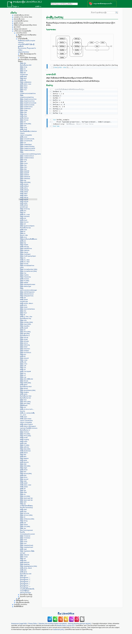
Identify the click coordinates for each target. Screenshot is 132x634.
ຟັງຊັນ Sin (23, 494)
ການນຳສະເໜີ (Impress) (21, 21)
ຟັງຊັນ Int (22, 330)
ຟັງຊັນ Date (23, 169)
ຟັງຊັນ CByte (23, 88)
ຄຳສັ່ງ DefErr (24, 193)
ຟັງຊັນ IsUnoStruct (25, 352)
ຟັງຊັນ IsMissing (25, 345)
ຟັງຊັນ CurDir (24, 163)
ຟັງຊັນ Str (22, 517)
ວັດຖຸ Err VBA (24, 235)
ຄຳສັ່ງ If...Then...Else (26, 316)
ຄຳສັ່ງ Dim (23, 211)
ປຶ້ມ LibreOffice (66, 613)
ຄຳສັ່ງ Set (23, 488)
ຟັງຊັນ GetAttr (24, 282)
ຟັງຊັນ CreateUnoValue (27, 158)
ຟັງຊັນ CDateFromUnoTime (28, 99)
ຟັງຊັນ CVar (23, 165)
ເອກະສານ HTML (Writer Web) (23, 17)
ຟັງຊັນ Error (23, 237)
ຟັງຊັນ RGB (23, 464)
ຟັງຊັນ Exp (23, 243)
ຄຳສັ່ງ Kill (23, 356)
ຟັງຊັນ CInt (23, 125)
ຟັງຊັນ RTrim (23, 477)
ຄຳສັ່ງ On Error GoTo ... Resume (27, 410)
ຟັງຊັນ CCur (23, 89)
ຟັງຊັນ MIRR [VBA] (25, 383)
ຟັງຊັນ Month (24, 388)
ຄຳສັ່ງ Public (23, 441)
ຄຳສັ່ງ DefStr (23, 203)
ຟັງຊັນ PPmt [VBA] (25, 436)
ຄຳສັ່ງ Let (23, 369)
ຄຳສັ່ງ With (23, 570)
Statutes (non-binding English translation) (53, 623)
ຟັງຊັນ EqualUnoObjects (27, 226)
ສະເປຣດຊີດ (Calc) (19, 19)
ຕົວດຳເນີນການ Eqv (25, 228)
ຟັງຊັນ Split (23, 502)
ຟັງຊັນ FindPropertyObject (28, 256)
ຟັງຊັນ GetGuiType (25, 286)
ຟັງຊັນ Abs (23, 63)
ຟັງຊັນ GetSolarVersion (27, 294)
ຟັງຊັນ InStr (23, 320)
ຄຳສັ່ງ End (23, 218)
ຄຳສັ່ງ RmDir (24, 470)
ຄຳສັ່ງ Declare (24, 184)
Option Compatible (26, 135)
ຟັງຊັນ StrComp (24, 513)
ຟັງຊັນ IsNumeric (25, 349)
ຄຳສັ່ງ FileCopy (24, 246)
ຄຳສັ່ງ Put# (23, 443)
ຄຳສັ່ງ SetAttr (24, 487)
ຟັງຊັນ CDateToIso (25, 108)
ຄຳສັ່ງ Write (23, 572)
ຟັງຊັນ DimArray (25, 209)
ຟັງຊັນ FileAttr (24, 245)
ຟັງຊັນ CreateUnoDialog (27, 146)
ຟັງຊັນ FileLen (24, 252)
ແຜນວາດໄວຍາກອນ (23, 52)
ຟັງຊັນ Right (23, 468)
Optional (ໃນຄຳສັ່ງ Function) (28, 428)
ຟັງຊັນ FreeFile (24, 275)
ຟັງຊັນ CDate (23, 110)
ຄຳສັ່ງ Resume (24, 462)
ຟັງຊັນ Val (23, 558)
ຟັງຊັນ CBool (23, 86)
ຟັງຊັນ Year (23, 575)
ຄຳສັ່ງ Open (23, 417)
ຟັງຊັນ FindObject (25, 254)
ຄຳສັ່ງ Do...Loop (25, 214)
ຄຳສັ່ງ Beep (23, 76)
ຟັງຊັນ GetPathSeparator (27, 292)
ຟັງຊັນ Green (23, 307)
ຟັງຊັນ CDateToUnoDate (27, 105)
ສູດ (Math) (17, 27)
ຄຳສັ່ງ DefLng (24, 197)
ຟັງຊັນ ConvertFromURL (27, 139)
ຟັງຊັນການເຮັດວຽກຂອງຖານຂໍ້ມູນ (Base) (25, 25)
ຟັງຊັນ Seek (23, 481)
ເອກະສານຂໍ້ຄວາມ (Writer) (21, 15)
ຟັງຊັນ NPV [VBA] (25, 403)
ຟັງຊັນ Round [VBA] (26, 473)
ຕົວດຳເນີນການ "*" (25, 579)
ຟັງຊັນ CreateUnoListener (27, 148)
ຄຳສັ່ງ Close (23, 129)
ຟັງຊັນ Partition (24, 432)
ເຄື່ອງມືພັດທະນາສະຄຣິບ (22, 602)
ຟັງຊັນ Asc (23, 69)
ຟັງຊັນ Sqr (23, 504)
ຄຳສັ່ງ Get (23, 297)
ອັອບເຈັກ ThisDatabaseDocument (27, 533)
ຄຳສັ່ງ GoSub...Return (26, 303)
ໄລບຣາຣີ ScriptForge (26, 596)
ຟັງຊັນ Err (23, 233)
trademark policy (58, 629)
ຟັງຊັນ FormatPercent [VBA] (28, 271)
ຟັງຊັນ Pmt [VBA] (25, 434)
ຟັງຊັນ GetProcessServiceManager (28, 289)
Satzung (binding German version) (79, 623)
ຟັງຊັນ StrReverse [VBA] (27, 519)
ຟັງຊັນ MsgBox (24, 392)
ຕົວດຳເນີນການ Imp (25, 318)
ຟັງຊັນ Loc (23, 373)
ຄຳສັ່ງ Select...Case (25, 84)
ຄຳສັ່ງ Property (24, 439)
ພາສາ (37, 6)
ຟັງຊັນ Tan (23, 528)
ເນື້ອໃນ (13, 12)
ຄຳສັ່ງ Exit (23, 241)
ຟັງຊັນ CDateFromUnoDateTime (28, 92)
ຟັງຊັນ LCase (23, 360)
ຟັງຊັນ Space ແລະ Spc (26, 498)
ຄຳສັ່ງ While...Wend (26, 568)
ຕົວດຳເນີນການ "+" (25, 581)
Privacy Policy (32, 623)
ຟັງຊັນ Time (23, 540)
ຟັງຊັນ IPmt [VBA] (25, 332)
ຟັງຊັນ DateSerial (25, 176)
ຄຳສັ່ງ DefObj (24, 199)
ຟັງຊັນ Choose (24, 120)
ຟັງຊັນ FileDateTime (26, 248)
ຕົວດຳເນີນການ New (25, 396)
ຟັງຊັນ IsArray (24, 337)
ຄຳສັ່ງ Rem (23, 456)
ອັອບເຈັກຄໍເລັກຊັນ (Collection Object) (28, 132)
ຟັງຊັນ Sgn (23, 490)
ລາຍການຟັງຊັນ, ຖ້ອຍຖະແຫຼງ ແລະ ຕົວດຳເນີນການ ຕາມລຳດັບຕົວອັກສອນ (27, 59)
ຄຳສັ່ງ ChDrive (24, 118)
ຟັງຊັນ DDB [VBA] (25, 182)
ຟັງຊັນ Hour (23, 313)
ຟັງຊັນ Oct (23, 407)
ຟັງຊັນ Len (23, 367)
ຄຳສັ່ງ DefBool (24, 186)
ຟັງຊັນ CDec (23, 114)
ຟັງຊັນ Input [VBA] (25, 324)
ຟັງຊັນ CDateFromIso (26, 107)
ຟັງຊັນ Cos (23, 142)
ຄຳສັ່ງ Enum (23, 220)
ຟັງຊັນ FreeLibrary (25, 277)
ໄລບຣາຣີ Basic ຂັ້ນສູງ (26, 594)
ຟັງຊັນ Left (23, 366)
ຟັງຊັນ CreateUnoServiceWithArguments (28, 153)
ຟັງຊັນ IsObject (24, 350)
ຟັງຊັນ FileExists (24, 250)
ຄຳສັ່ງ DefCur (24, 188)
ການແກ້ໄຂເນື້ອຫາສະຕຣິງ (27, 589)
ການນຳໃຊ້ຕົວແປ (24, 591)
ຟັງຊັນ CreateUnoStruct (27, 156)
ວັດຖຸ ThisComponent (26, 530)
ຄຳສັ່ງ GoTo (23, 305)
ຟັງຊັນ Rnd (23, 471)
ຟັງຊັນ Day (23, 180)
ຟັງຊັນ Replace (24, 458)
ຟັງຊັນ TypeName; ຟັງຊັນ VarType (27, 552)
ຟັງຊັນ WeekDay (25, 564)
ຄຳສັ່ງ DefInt (23, 195)
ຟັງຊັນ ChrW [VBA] (25, 124)
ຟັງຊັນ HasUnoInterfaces (27, 309)
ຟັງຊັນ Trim (23, 543)
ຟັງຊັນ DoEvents (25, 216)
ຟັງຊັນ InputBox (24, 326)
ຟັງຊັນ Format (24, 263)
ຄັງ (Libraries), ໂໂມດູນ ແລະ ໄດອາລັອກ (27, 49)
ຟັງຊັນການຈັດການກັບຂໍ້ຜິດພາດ (28, 239)
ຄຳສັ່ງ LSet (23, 362)
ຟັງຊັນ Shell (23, 492)
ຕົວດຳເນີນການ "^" (25, 587)
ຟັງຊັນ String (23, 521)
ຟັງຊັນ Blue (23, 78)
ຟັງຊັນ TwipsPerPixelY (26, 547)
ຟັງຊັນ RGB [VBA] (25, 466)
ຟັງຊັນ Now (23, 400)
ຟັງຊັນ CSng (23, 159)
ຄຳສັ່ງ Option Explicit (26, 424)
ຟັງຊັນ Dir (23, 212)
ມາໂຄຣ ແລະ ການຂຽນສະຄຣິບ (22, 31)
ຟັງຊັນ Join (23, 354)
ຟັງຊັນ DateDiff (24, 173)
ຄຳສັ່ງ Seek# (23, 483)
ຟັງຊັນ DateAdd (24, 171)
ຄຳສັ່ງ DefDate (24, 190)
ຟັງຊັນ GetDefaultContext (27, 284)
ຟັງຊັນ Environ (24, 222)
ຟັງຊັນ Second (24, 479)
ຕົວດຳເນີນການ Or (25, 430)
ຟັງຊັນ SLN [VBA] (25, 496)
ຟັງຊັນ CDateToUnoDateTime (27, 96)
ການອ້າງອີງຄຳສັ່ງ (22, 38)
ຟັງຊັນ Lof (23, 375)
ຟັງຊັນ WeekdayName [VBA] (28, 566)
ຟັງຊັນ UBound (24, 555)
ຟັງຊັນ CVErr (23, 167)
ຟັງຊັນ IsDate (24, 339)
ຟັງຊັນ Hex (23, 311)
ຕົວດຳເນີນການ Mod (25, 386)
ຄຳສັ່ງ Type (23, 549)
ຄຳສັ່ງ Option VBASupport (28, 426)
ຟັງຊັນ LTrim (23, 364)
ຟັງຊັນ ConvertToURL (26, 141)
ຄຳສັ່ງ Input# (24, 328)
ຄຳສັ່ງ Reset (23, 460)
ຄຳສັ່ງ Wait (23, 560)
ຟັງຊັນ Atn (23, 72)
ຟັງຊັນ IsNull (23, 347)
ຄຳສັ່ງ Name (23, 394)
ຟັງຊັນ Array (23, 67)
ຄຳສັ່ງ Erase (23, 229)
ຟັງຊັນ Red (23, 454)
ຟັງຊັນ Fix (23, 258)
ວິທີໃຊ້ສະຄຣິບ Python (22, 600)
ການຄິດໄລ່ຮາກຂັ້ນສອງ (26, 505)
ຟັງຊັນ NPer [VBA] (25, 401)
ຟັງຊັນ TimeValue (25, 538)
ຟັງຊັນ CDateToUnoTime (27, 101)
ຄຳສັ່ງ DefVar (24, 205)
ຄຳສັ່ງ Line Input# (25, 371)
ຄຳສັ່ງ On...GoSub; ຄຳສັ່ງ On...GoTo (27, 414)
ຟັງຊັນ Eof (23, 224)
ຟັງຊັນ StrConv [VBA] (26, 515)
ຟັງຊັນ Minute (24, 381)
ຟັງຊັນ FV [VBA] (24, 280)
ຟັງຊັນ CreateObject (26, 144)
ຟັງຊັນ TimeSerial (25, 536)
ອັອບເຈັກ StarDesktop (26, 507)
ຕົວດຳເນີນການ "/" (25, 583)
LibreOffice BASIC (21, 33)
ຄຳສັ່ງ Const (23, 137)
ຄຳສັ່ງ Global (24, 299)
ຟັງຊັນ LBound (24, 358)
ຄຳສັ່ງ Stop (23, 511)
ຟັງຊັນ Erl (22, 231)
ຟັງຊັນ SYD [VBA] (25, 526)
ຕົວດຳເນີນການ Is (25, 335)
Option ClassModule (26, 420)
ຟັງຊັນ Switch (24, 524)
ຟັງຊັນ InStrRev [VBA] (26, 322)
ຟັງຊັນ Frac (23, 273)
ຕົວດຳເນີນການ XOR (25, 574)
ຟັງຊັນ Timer (23, 541)
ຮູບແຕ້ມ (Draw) (18, 23)
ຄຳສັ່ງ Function (24, 279)
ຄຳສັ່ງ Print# (23, 437)
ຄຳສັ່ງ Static (23, 509)
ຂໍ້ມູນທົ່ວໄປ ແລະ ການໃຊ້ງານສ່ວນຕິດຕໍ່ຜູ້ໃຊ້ (26, 36)
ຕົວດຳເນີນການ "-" (25, 577)
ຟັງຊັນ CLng (23, 127)
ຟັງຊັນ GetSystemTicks (26, 296)
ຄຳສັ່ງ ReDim (24, 453)
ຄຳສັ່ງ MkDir (23, 384)
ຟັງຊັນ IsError (24, 343)
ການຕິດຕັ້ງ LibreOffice (20, 604)
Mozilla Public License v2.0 (65, 625)
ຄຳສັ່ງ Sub (23, 523)
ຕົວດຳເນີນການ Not (25, 398)
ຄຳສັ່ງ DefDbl (24, 192)
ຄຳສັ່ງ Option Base (25, 419)
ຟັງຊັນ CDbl (23, 112)
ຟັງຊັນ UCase (24, 557)
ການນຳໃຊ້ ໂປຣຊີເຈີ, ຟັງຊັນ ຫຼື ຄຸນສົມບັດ (26, 45)
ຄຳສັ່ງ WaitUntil (24, 562)
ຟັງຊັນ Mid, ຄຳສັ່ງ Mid (26, 379)
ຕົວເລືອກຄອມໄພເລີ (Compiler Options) (26, 41)
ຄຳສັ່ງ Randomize (25, 451)
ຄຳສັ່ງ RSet (23, 475)
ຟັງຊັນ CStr (23, 161)
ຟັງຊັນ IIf (22, 315)
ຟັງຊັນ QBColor (24, 447)
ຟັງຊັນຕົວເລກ (23, 405)
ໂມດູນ (15, 6)
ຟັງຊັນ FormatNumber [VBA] (28, 269)
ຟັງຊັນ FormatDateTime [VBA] (27, 266)
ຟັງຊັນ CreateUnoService (27, 150)
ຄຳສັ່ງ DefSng (24, 201)
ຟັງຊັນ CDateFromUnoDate (28, 103)
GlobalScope (24, 74)
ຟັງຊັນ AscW (23, 71)
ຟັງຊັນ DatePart (24, 175)
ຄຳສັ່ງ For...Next (24, 260)
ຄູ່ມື (19, 598)
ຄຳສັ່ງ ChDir (23, 116)
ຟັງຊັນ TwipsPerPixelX (26, 545)
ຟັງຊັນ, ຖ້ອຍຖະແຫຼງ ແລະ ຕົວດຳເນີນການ (27, 55)
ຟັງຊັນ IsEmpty (24, 341)
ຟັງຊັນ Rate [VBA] (25, 449)
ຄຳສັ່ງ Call (23, 80)
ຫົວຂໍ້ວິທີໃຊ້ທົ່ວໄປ (18, 606)
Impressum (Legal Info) (19, 623)
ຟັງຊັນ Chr (23, 122)
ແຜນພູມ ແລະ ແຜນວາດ (20, 29)
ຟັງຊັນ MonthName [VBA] (27, 390)
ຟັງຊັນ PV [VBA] (24, 445)
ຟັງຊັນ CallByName (25, 82)
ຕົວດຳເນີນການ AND (25, 65)
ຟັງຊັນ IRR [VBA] (25, 333)
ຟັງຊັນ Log (23, 377)
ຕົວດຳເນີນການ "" (25, 585)
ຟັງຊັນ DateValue (25, 178)
